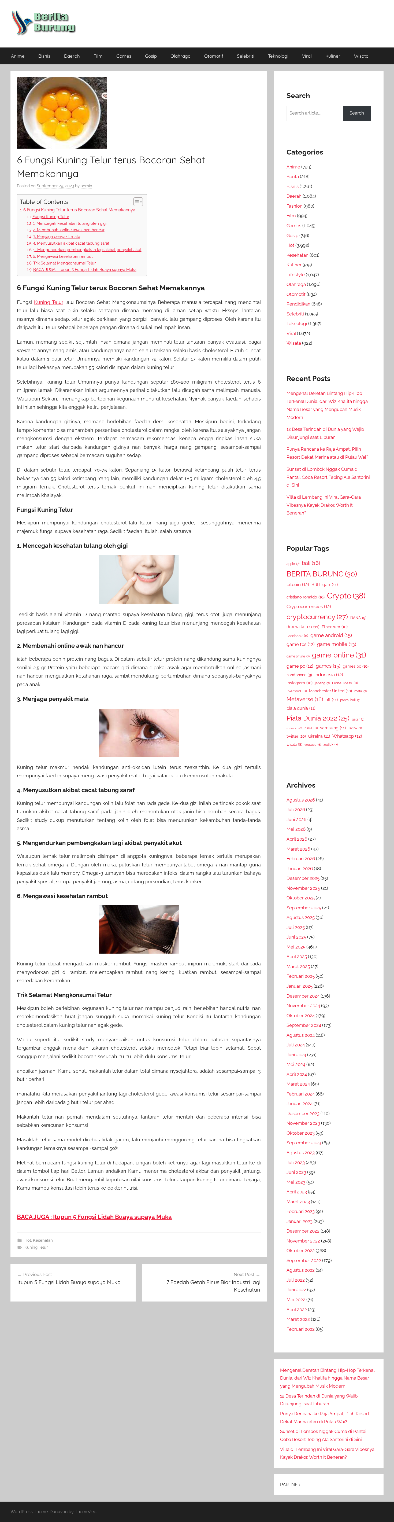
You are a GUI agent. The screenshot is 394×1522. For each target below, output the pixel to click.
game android (331, 635)
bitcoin (298, 584)
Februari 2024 (301, 1094)
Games (123, 56)
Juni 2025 (296, 937)
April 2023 (297, 1191)
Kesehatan (43, 1240)
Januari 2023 (300, 1221)
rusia (311, 728)
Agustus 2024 (301, 1035)
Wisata (361, 56)
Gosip (151, 56)
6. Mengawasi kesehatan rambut (63, 256)
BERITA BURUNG (322, 574)
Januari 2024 (300, 1103)
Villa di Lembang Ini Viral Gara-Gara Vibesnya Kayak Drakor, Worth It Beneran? (324, 505)
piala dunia (301, 708)
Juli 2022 (296, 1280)
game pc (300, 666)
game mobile (336, 644)
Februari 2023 (301, 1211)
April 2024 (297, 1074)
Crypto (346, 595)
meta (360, 691)
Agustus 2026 (301, 800)
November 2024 (303, 1005)
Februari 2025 (301, 976)
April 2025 (297, 956)
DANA (358, 617)
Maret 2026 (298, 849)
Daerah (72, 56)
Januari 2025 (300, 986)
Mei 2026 (296, 829)
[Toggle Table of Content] (135, 201)
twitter (296, 736)
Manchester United (330, 690)
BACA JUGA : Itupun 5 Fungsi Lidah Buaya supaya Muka (84, 269)
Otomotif (213, 56)
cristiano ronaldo (306, 597)
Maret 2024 (298, 1084)
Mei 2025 (296, 947)
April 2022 (297, 1309)
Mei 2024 (296, 1064)
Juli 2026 (296, 809)
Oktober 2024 (301, 1015)
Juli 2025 (296, 927)
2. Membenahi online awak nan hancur (69, 229)
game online (339, 654)
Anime (18, 56)
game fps (301, 644)
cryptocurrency (317, 617)
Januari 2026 (300, 868)
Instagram (300, 682)
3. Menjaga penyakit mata (56, 236)
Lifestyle (296, 274)
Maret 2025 (298, 966)
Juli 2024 (296, 1044)
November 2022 (303, 1241)
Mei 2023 (296, 1182)
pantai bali (350, 700)
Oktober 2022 (301, 1250)
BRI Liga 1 (324, 584)
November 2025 (303, 888)
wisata (294, 744)
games (328, 666)
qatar (358, 719)
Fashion (295, 206)
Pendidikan (298, 304)
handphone (299, 674)
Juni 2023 (296, 1172)
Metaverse (305, 699)
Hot (27, 1240)
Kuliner (332, 56)
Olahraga (180, 56)
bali (311, 563)
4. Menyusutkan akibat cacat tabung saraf (71, 243)
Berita (293, 176)
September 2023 (304, 1142)
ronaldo (294, 728)
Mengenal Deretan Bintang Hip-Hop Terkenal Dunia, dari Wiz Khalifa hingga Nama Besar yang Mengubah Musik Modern (327, 1378)
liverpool (297, 691)
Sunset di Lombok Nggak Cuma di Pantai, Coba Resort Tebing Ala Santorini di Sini (328, 477)
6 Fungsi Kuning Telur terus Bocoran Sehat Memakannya (79, 209)
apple (293, 564)
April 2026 (297, 839)
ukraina (319, 736)
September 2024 (304, 1025)
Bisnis (44, 56)
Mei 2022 (296, 1299)
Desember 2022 (303, 1231)
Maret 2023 (298, 1201)
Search (357, 113)
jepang (322, 683)
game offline (298, 656)
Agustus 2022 (301, 1270)
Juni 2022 (296, 1289)
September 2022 (304, 1260)
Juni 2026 (296, 819)
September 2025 (304, 907)
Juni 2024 (296, 1054)
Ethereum (335, 626)
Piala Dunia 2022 (318, 718)
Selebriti (245, 56)
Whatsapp (347, 736)
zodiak (331, 745)
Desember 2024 (303, 996)
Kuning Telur (48, 302)
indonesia (328, 674)
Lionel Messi (345, 683)
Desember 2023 (303, 1113)
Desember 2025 (303, 878)
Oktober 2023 (301, 1133)
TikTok (355, 728)
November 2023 (303, 1123)
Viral (307, 56)
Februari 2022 (301, 1329)
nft (331, 699)
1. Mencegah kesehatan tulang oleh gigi (69, 223)
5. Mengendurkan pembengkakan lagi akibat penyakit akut (87, 249)
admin (86, 185)
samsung (333, 727)
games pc (356, 666)
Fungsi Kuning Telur (50, 216)
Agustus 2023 (301, 1152)
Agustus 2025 (301, 917)
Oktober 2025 (301, 897)
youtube (312, 744)
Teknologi (278, 56)
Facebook (297, 636)
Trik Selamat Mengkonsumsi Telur (64, 263)
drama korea (303, 626)
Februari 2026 (301, 858)
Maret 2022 (298, 1319)
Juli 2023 (296, 1162)
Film (98, 56)
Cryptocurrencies (309, 606)
